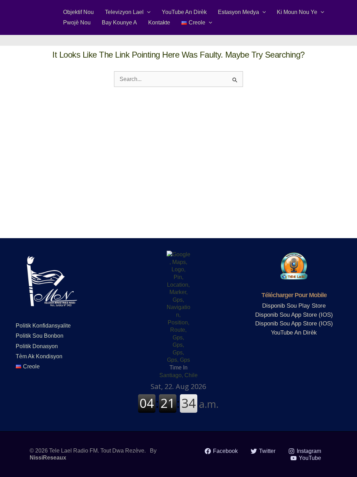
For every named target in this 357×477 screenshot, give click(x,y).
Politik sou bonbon (39, 336)
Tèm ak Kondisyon (39, 356)
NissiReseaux (48, 458)
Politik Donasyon (37, 346)
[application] (147, 12)
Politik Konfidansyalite (43, 326)
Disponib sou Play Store (294, 305)
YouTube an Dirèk (294, 332)
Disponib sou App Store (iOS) (294, 314)
